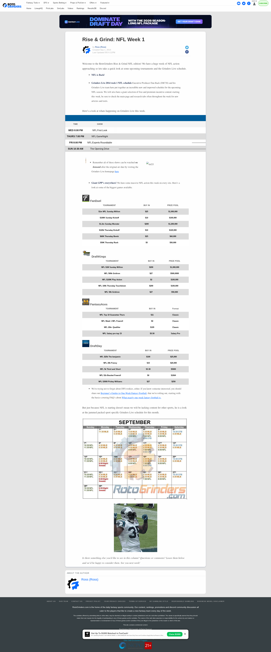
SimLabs (60, 8)
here (117, 171)
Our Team (63, 601)
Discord (103, 8)
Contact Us (76, 601)
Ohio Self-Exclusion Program (135, 640)
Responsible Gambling (183, 601)
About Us (51, 601)
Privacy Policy (93, 601)
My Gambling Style (159, 601)
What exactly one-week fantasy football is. (141, 397)
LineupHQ (39, 8)
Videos (70, 8)
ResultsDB (92, 8)
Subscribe (263, 3)
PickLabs (50, 8)
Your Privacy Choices (115, 601)
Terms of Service (137, 601)
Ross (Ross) (100, 47)
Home (28, 8)
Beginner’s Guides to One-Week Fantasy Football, (124, 393)
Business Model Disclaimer (210, 601)
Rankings (80, 8)
